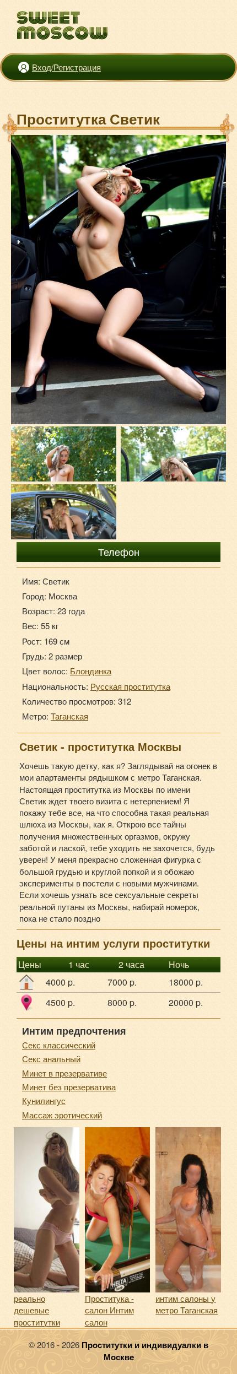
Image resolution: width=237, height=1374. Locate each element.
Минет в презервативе (64, 1073)
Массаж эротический (62, 1115)
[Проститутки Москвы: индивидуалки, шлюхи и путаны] (63, 25)
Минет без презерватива (69, 1086)
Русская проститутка (130, 686)
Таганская (69, 716)
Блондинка (90, 671)
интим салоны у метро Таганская (186, 1304)
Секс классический (58, 1045)
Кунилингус (44, 1100)
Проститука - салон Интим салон (109, 1310)
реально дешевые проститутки (37, 1310)
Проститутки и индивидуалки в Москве (145, 1351)
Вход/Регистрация (66, 67)
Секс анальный (51, 1058)
